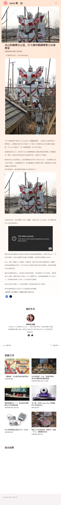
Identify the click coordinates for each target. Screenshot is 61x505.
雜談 (38, 407)
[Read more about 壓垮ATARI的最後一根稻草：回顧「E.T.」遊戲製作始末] (44, 419)
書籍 (12, 379)
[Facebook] (29, 335)
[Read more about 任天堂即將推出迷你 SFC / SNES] (17, 419)
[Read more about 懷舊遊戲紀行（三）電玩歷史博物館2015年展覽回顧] (17, 393)
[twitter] (32, 335)
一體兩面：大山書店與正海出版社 (17, 376)
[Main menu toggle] (56, 3)
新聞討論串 (34, 141)
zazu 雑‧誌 (16, 3)
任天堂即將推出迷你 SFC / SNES (16, 429)
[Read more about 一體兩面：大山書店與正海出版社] (17, 366)
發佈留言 (19, 51)
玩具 (44, 381)
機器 (41, 381)
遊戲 (47, 381)
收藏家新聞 (8, 51)
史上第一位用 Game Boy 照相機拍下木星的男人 (43, 404)
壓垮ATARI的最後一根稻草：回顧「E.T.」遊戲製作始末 (44, 430)
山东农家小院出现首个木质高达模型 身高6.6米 (19, 292)
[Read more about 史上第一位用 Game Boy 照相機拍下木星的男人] (44, 393)
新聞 (14, 51)
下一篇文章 (54, 345)
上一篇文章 (6, 345)
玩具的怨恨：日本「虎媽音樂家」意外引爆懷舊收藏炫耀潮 (43, 377)
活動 (15, 407)
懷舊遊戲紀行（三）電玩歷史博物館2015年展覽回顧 (17, 404)
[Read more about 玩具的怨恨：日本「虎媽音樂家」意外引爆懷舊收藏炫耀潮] (44, 366)
